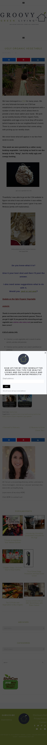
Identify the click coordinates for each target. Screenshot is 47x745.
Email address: (8, 378)
